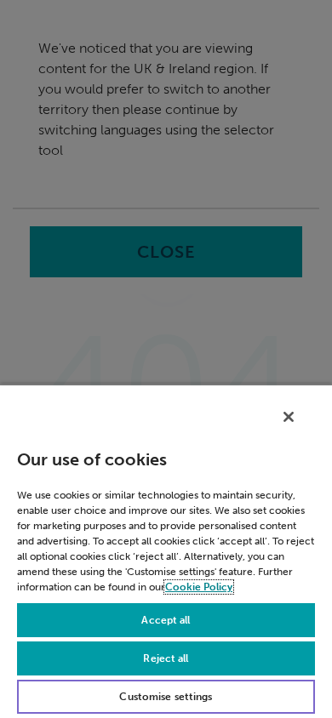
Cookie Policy (198, 587)
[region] (166, 551)
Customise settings (165, 697)
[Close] (288, 417)
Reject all (165, 658)
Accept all (165, 620)
